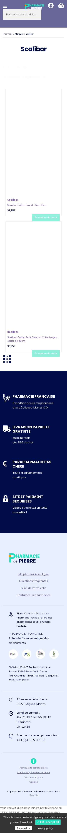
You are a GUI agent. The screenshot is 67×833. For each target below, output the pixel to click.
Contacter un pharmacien (34, 595)
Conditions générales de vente (33, 772)
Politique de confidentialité (33, 767)
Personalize (23, 828)
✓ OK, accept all (48, 822)
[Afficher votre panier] (61, 5)
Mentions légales (33, 777)
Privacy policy (44, 828)
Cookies (33, 781)
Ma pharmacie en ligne (33, 574)
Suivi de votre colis (33, 588)
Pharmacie (7, 34)
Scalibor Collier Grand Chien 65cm (27, 205)
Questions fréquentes (33, 581)
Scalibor (12, 200)
